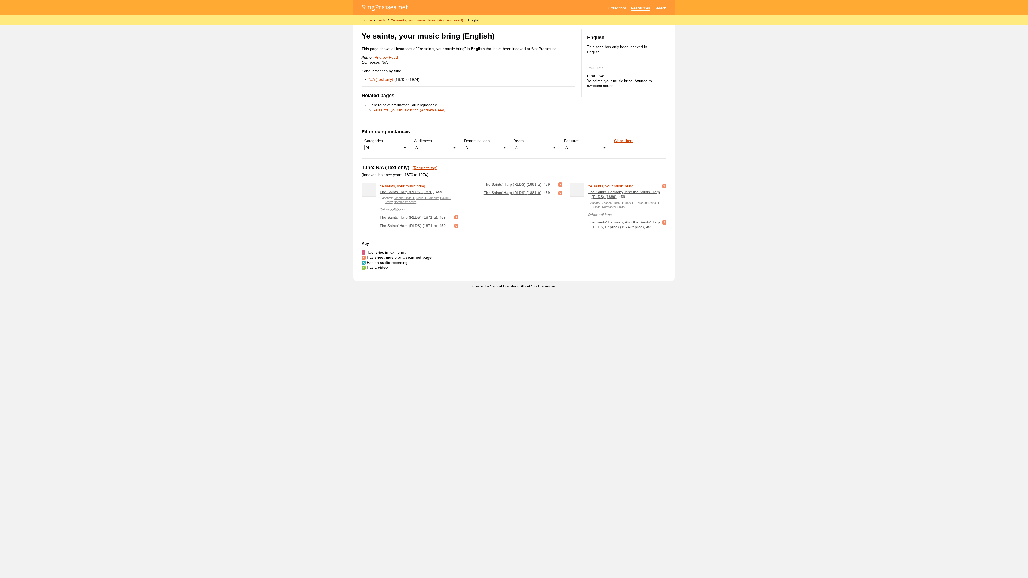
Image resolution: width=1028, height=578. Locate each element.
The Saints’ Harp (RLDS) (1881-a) (512, 184)
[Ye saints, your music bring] (369, 190)
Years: (519, 141)
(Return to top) (425, 168)
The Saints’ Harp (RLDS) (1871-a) (408, 217)
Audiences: (423, 141)
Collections (617, 8)
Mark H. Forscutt (427, 198)
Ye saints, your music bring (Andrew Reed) (427, 20)
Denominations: (477, 141)
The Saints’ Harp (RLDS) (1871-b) (408, 225)
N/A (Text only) (381, 79)
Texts (381, 20)
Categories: (374, 141)
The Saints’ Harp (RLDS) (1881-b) (512, 193)
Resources (640, 8)
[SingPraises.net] (385, 8)
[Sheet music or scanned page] (456, 217)
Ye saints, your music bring (402, 186)
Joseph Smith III (404, 198)
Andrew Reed (386, 57)
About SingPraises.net (538, 286)
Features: (572, 141)
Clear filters (623, 141)
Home (367, 20)
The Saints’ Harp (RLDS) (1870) (407, 192)
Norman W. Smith (405, 202)
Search (660, 8)
